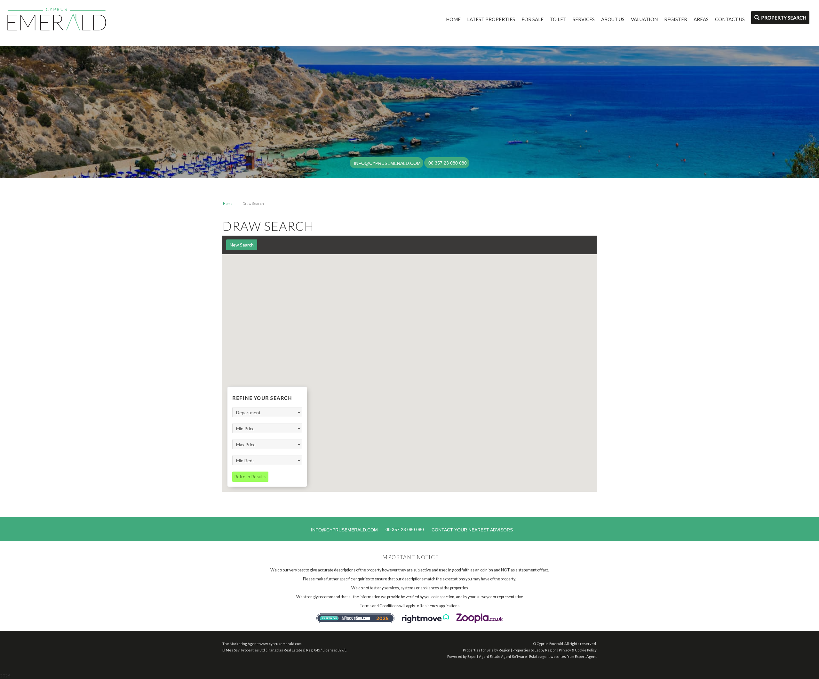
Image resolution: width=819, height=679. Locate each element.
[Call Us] (427, 162)
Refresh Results (250, 476)
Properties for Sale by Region (486, 650)
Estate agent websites (547, 656)
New (242, 244)
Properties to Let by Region (535, 650)
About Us (612, 19)
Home (453, 19)
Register (675, 19)
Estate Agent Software (508, 656)
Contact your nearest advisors (472, 529)
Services (584, 19)
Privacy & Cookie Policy (578, 650)
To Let (558, 19)
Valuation (644, 19)
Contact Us (730, 19)
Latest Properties (491, 19)
